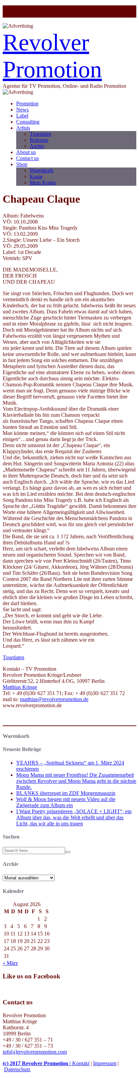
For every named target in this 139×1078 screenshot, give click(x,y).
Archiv (37, 146)
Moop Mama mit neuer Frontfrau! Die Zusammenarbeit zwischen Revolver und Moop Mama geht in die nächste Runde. (76, 781)
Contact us (27, 158)
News (22, 109)
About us (26, 152)
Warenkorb (41, 170)
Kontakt (80, 1063)
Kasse (36, 176)
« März (10, 963)
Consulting (27, 122)
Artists (23, 128)
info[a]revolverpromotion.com (35, 1052)
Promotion (27, 103)
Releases (39, 140)
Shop (21, 164)
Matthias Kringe (20, 687)
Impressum (104, 1063)
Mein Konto (43, 182)
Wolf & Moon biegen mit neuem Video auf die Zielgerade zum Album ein (65, 802)
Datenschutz (17, 1069)
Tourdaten (40, 134)
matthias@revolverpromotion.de (54, 699)
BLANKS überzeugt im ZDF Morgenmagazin (65, 793)
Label (22, 116)
